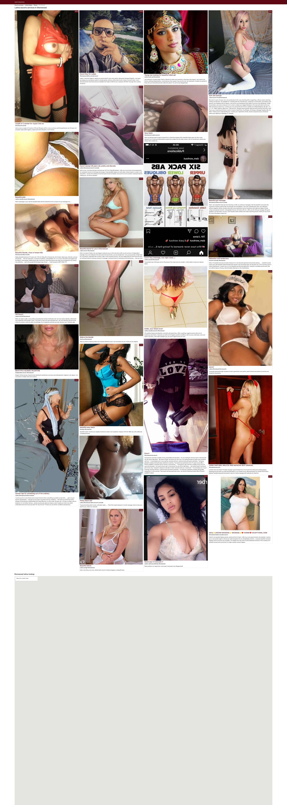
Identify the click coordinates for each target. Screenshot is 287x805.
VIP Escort (19, 314)
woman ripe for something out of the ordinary (32, 493)
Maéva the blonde (86, 337)
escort (211, 367)
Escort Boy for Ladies (88, 74)
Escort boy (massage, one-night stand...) (159, 258)
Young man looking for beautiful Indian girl (160, 75)
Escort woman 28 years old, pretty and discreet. (98, 166)
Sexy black (148, 133)
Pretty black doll (86, 501)
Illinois (35, 5)
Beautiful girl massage (217, 200)
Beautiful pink (20, 197)
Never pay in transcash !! (153, 562)
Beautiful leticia (85, 566)
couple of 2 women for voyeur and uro (29, 124)
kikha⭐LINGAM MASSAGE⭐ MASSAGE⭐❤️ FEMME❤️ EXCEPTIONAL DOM (238, 533)
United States (28, 5)
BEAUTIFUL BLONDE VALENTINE (27, 371)
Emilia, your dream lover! (153, 329)
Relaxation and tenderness (219, 258)
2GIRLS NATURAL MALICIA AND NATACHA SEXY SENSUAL (231, 465)
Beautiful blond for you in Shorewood (94, 249)
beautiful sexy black (87, 427)
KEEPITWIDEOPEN (19, 2)
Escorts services (19, 5)
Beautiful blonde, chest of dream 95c (29, 253)
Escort (146, 453)
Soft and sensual (215, 95)
